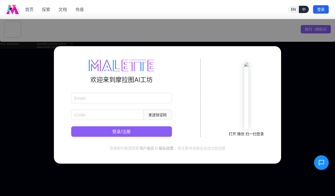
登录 (321, 9)
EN (293, 9)
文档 (63, 9)
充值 (79, 9)
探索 (46, 9)
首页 (29, 9)
